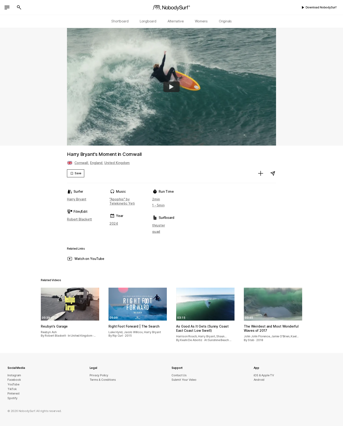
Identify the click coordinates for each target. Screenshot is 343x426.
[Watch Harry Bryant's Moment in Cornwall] (171, 86)
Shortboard (120, 21)
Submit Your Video (184, 379)
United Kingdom (117, 163)
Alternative (176, 21)
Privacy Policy (99, 375)
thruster (158, 225)
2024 (113, 223)
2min (156, 199)
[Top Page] (171, 7)
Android (259, 379)
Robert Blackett (79, 219)
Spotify (12, 398)
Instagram (14, 375)
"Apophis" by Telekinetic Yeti (122, 201)
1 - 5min (158, 205)
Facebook (14, 379)
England (96, 163)
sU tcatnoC (179, 375)
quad (156, 232)
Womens (201, 21)
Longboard (148, 21)
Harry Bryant (76, 199)
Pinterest (13, 393)
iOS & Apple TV (264, 375)
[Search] (19, 7)
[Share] (273, 173)
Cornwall (81, 163)
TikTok (12, 389)
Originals (225, 21)
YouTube (13, 384)
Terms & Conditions (103, 379)
